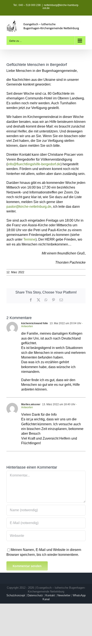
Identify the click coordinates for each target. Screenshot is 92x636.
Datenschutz (35, 595)
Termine (29, 239)
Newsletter (63, 595)
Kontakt (50, 595)
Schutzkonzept (15, 595)
